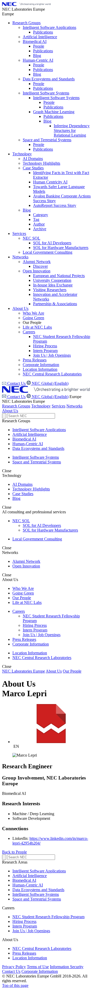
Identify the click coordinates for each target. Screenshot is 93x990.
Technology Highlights (31, 489)
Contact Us (16, 396)
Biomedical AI (24, 439)
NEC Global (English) (49, 396)
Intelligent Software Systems (35, 457)
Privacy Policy (14, 967)
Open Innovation (26, 566)
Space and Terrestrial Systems (36, 462)
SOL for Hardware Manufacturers (50, 530)
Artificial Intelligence (29, 434)
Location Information (29, 653)
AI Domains (22, 484)
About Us (10, 410)
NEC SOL (21, 521)
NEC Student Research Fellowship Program (48, 917)
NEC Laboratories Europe (23, 671)
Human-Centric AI (27, 444)
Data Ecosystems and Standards (38, 448)
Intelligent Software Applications (39, 429)
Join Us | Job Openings (41, 635)
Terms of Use (38, 967)
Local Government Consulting (37, 539)
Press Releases (24, 639)
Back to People (14, 852)
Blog (16, 498)
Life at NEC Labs (27, 602)
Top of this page (15, 985)
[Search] (4, 416)
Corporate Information (30, 644)
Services (58, 406)
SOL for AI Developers (42, 525)
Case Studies (22, 493)
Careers (18, 611)
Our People (21, 598)
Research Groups (16, 406)
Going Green (23, 593)
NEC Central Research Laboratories (41, 657)
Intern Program (35, 630)
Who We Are (23, 588)
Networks (74, 406)
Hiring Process (35, 625)
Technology (41, 406)
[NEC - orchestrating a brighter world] (26, 4)
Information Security (66, 967)
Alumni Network (26, 561)
